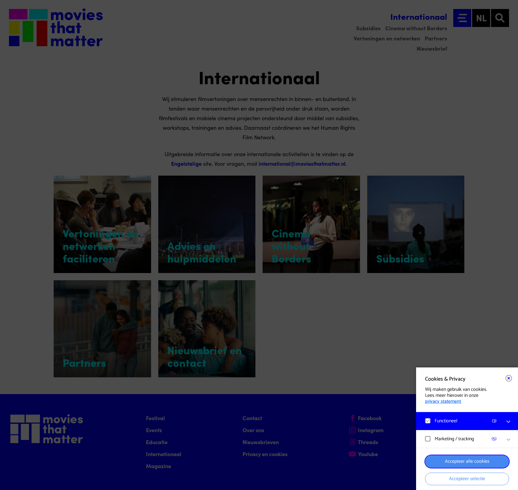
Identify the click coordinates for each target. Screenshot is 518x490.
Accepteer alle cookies (467, 461)
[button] (461, 421)
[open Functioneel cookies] (508, 421)
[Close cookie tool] (508, 378)
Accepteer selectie (467, 479)
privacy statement (443, 401)
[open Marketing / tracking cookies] (508, 439)
